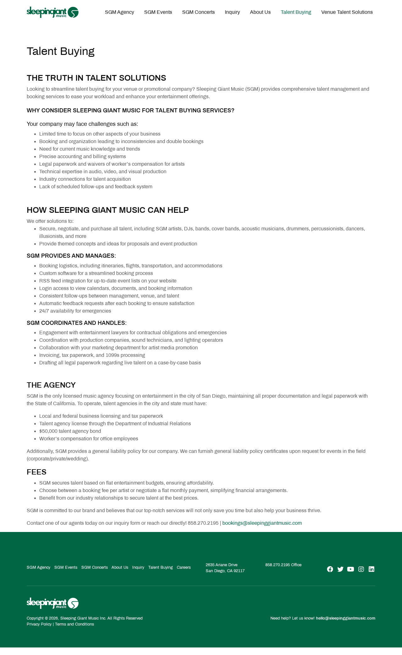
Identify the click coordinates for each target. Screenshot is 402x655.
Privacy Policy (39, 624)
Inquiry (232, 12)
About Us (260, 12)
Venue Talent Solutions (347, 12)
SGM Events (158, 12)
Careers (184, 567)
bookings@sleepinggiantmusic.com (262, 523)
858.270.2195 (277, 565)
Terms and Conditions (74, 624)
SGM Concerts (198, 12)
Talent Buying (296, 12)
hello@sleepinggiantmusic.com (345, 618)
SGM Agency (119, 12)
